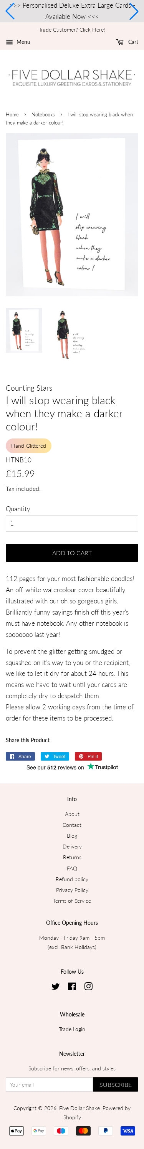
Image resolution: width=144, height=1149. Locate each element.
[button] (10, 11)
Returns (72, 857)
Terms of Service (72, 900)
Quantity (18, 509)
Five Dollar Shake (79, 1108)
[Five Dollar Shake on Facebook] (72, 987)
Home (12, 114)
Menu (22, 42)
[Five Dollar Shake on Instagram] (88, 987)
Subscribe (115, 1084)
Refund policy (72, 879)
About (72, 814)
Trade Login (72, 1029)
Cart (132, 42)
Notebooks (43, 114)
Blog (72, 835)
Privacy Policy (72, 890)
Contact (72, 824)
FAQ (72, 868)
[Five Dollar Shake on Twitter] (55, 987)
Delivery (72, 846)
